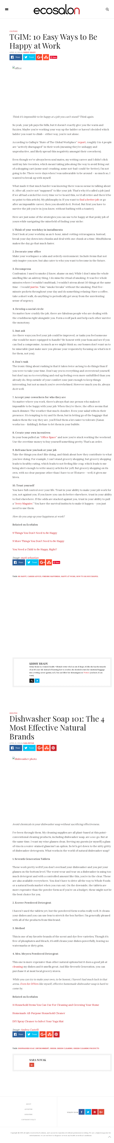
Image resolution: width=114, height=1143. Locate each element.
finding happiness (51, 576)
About (28, 1104)
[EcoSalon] (57, 9)
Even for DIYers (29, 983)
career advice (34, 576)
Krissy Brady (29, 52)
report (82, 142)
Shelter (13, 713)
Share (17, 57)
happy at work (68, 576)
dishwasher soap (26, 1048)
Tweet (31, 57)
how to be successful (87, 576)
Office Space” (49, 437)
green (53, 1048)
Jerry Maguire (24, 503)
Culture (14, 31)
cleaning (17, 966)
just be (34, 287)
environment (42, 1048)
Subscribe (28, 1114)
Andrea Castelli (30, 1029)
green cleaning (64, 1048)
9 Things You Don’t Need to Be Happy (34, 533)
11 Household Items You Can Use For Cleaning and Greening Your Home (55, 1005)
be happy (22, 576)
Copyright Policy (28, 1120)
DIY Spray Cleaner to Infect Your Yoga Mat (38, 1021)
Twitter (86, 673)
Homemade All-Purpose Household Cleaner (38, 1013)
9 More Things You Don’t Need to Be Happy (38, 541)
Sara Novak (28, 743)
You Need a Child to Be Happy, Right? (34, 549)
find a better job (89, 199)
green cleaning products (86, 1048)
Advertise (28, 1109)
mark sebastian (29, 557)
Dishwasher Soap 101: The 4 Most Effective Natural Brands (57, 727)
